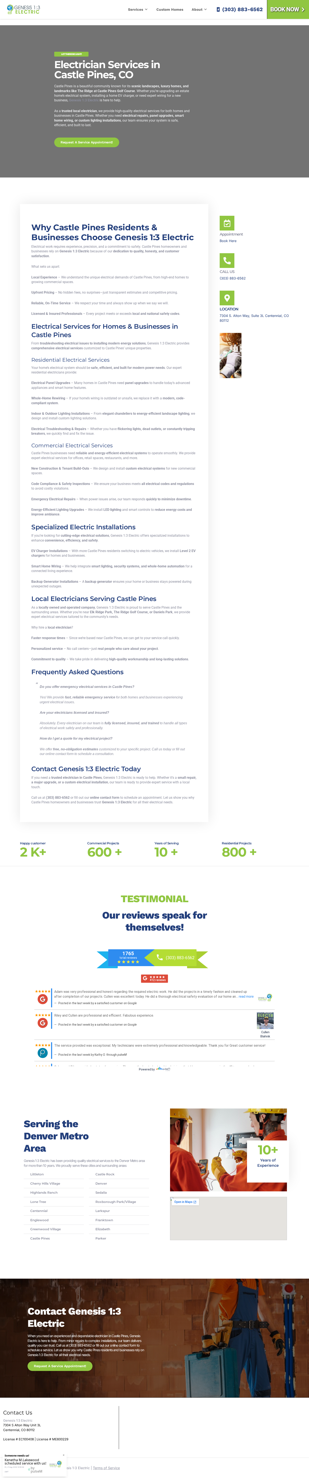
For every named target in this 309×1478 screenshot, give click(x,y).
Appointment (231, 234)
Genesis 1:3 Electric (23, 9)
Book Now (284, 9)
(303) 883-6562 (242, 9)
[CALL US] (227, 260)
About (197, 9)
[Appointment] (227, 223)
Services (135, 9)
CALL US (227, 271)
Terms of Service (106, 1468)
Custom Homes (169, 9)
